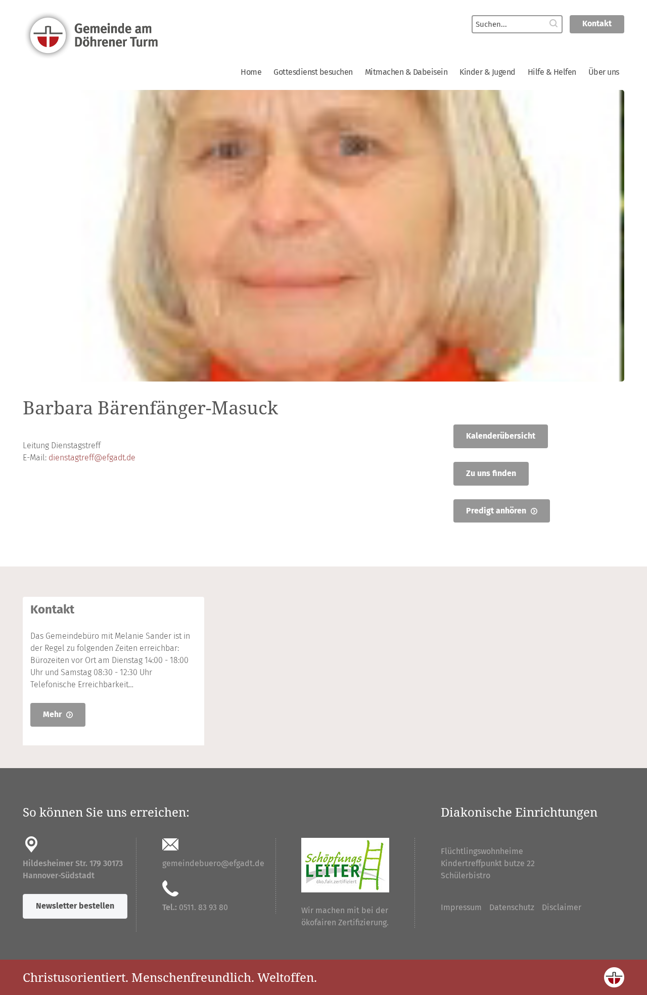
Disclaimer (561, 907)
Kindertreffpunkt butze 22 (488, 863)
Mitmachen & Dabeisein (406, 72)
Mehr (53, 714)
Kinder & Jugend (487, 72)
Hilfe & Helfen (552, 72)
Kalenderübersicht (500, 436)
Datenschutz (511, 907)
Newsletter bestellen (75, 906)
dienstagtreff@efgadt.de (92, 457)
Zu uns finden (491, 473)
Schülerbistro (465, 875)
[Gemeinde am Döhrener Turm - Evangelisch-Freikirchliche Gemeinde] (166, 34)
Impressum (461, 907)
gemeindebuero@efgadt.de (213, 863)
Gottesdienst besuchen (313, 72)
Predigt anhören (497, 510)
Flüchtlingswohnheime (482, 851)
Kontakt (597, 23)
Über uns (603, 72)
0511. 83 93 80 (203, 907)
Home (251, 72)
